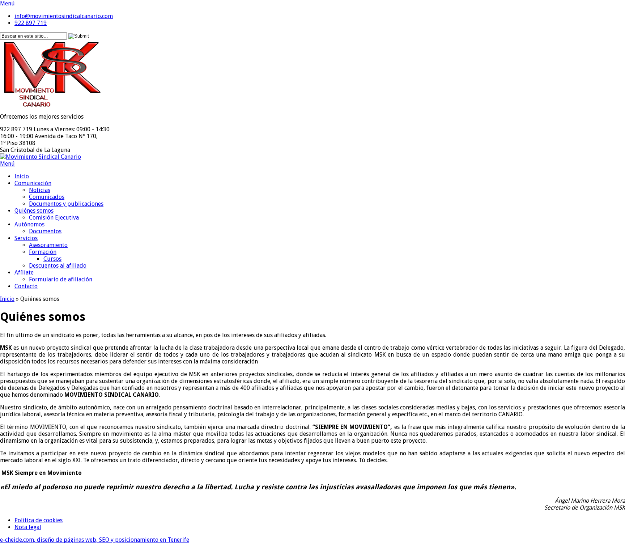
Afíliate (24, 272)
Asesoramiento (48, 245)
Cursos (52, 258)
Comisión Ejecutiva (54, 217)
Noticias (39, 190)
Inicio (21, 176)
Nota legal (27, 527)
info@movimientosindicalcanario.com (63, 16)
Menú (7, 3)
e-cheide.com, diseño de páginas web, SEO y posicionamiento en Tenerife (94, 539)
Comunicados (46, 196)
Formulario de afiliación (60, 279)
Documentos (45, 231)
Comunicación (32, 183)
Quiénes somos (34, 210)
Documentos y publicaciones (66, 203)
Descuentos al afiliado (57, 265)
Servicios (26, 238)
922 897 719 (30, 23)
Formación (42, 251)
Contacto (26, 286)
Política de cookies (38, 520)
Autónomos (29, 224)
